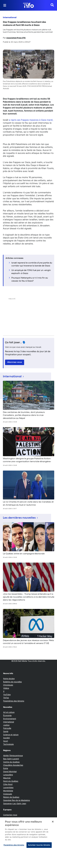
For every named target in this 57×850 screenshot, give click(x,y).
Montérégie (8, 791)
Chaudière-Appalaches (13, 765)
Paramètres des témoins (13, 701)
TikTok (6, 698)
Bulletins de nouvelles (12, 682)
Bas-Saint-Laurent (11, 759)
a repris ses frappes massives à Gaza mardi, (31, 120)
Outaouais (7, 794)
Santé (5, 731)
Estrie (5, 768)
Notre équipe (9, 678)
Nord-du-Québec (10, 781)
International (9, 18)
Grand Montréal (10, 771)
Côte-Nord (7, 784)
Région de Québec (11, 797)
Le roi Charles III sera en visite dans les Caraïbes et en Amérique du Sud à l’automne (28, 503)
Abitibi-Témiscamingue (13, 755)
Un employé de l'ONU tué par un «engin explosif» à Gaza (31, 271)
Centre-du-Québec (11, 762)
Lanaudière (8, 775)
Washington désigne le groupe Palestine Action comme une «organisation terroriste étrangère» (27, 460)
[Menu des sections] (4, 5)
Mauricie (6, 778)
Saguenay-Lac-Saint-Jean (14, 803)
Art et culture (8, 712)
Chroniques (8, 685)
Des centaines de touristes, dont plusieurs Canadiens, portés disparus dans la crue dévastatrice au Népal (24, 415)
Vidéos (6, 688)
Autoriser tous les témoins (39, 845)
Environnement (9, 718)
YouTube (7, 694)
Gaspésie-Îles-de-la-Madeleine (16, 800)
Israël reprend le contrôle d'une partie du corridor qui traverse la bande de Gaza (31, 264)
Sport (5, 741)
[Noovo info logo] (28, 5)
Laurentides (8, 787)
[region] (28, 833)
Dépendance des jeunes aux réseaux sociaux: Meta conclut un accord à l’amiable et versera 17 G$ (28, 642)
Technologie (8, 744)
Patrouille (7, 728)
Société (6, 738)
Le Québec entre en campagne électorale (24, 554)
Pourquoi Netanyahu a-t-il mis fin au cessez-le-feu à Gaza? (29, 279)
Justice (6, 725)
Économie (7, 715)
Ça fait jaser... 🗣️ (15, 342)
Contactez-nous (10, 815)
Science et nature (10, 734)
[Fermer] (53, 822)
